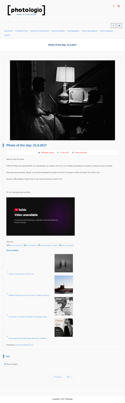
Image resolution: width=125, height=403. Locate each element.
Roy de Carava (12, 364)
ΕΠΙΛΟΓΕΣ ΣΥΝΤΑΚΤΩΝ (39, 31)
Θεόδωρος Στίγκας (47, 152)
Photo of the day (81, 152)
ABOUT (7, 35)
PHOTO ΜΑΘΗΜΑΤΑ (90, 31)
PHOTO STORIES (58, 31)
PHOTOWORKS (73, 31)
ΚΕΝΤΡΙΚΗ (8, 31)
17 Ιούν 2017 (64, 152)
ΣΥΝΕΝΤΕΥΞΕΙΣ (21, 31)
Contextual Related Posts (24, 345)
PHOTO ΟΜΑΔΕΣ (106, 31)
